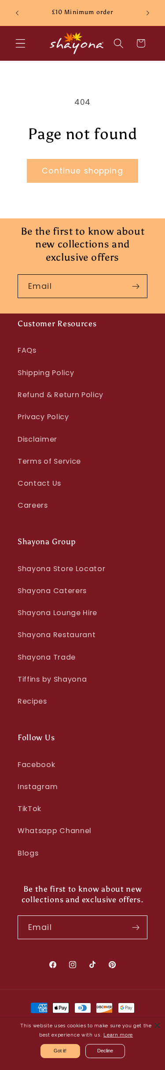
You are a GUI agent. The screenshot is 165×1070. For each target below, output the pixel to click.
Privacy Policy (43, 417)
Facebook (36, 765)
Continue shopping (82, 171)
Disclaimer (37, 439)
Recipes (32, 701)
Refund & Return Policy (60, 395)
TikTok (29, 809)
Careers (33, 505)
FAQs (27, 350)
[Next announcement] (148, 12)
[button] (20, 43)
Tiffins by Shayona (52, 679)
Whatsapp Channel (55, 831)
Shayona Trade (47, 657)
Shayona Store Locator (62, 569)
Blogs (28, 853)
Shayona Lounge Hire (57, 613)
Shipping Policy (46, 373)
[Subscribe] (136, 286)
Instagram (38, 787)
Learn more (118, 1035)
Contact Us (39, 483)
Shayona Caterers (52, 591)
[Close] (157, 1025)
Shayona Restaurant (56, 635)
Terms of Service (49, 461)
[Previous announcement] (17, 12)
